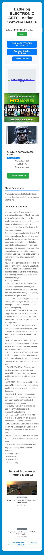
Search (22, 34)
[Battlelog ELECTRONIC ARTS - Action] (22, 108)
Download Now (18, 175)
